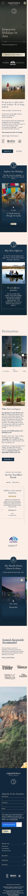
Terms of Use (6, 890)
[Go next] (23, 203)
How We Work (5, 848)
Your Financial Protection (13, 895)
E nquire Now (5, 846)
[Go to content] (7, 354)
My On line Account (6, 850)
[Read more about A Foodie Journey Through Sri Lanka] (13, 205)
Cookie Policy (13, 890)
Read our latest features (8, 657)
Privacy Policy (14, 819)
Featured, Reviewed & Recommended (13, 641)
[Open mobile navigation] (25, 3)
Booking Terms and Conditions (13, 891)
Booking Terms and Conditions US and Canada (13, 893)
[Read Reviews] (13, 542)
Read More (13, 510)
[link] (13, 778)
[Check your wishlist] (3, 3)
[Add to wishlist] (22, 186)
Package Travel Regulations (13, 894)
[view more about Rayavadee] (13, 599)
